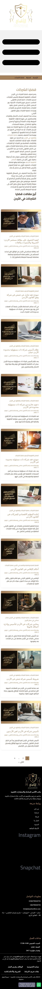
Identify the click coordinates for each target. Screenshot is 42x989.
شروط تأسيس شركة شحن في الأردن (23, 679)
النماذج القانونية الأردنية (32, 291)
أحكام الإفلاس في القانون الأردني (25, 569)
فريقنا (37, 817)
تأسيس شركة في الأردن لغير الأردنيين (23, 731)
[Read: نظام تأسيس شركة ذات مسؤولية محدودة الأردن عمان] (21, 330)
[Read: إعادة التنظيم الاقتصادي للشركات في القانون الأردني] (21, 494)
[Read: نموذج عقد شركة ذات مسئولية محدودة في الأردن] (21, 440)
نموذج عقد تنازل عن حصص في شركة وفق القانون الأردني (23, 296)
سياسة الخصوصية (33, 967)
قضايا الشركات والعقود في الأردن (19, 236)
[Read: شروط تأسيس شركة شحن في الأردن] (21, 659)
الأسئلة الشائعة (34, 828)
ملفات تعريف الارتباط (31, 972)
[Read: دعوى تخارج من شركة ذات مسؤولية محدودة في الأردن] (21, 385)
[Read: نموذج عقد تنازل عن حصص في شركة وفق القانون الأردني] (21, 275)
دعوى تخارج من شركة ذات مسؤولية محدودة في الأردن (23, 405)
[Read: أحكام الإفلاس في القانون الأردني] (21, 549)
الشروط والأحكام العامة (12, 972)
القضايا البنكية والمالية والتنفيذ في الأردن (26, 565)
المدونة (28, 77)
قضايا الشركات (34, 236)
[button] (21, 51)
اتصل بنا (36, 820)
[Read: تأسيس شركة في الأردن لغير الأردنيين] (21, 712)
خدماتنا (36, 813)
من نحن (36, 809)
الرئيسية (35, 77)
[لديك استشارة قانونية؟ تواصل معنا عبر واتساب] (39, 985)
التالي (21, 761)
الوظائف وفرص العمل (15, 967)
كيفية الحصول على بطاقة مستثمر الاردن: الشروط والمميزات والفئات (21, 241)
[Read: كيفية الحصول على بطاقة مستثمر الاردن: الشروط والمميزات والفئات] (21, 220)
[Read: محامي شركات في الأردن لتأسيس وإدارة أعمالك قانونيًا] (21, 602)
